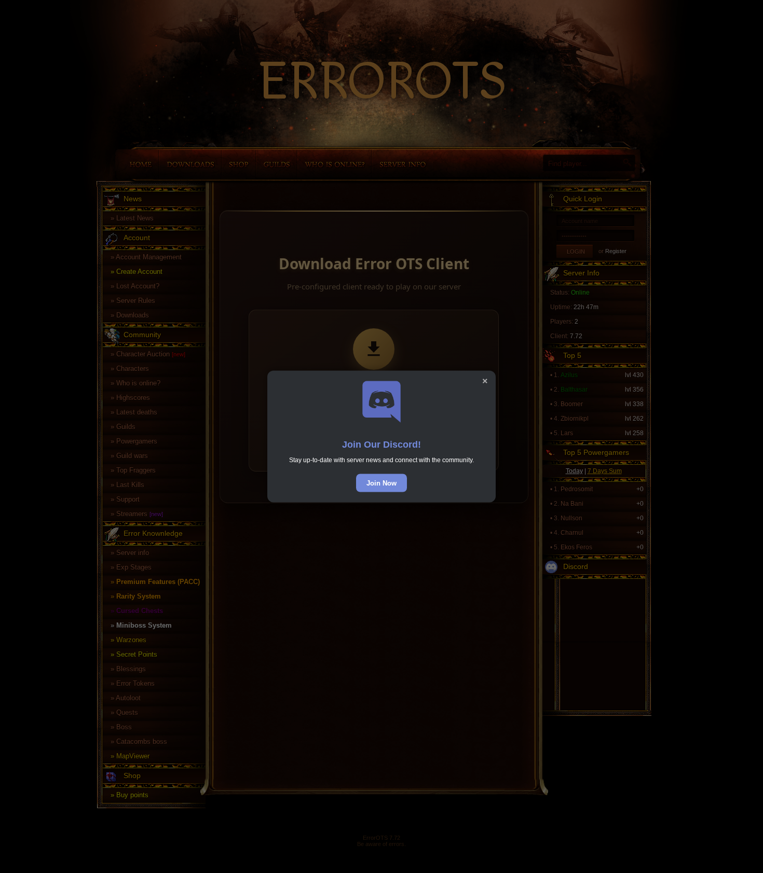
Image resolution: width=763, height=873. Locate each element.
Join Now (381, 483)
